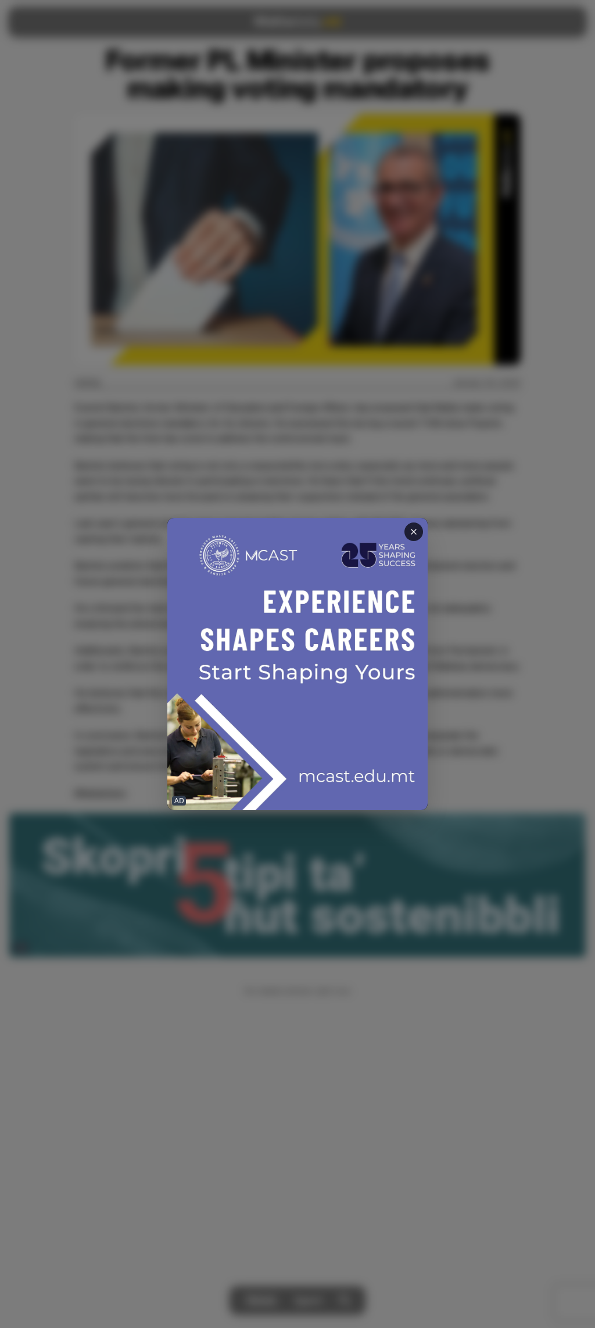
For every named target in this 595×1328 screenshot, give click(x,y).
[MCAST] (297, 664)
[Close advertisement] (413, 531)
